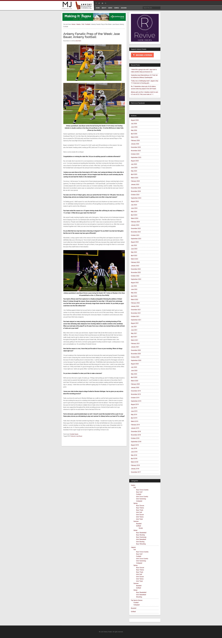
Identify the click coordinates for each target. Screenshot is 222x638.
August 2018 (135, 445)
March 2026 (134, 137)
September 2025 (136, 157)
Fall (135, 487)
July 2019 (134, 408)
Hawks (76, 434)
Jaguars (133, 547)
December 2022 (136, 269)
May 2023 (134, 252)
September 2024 (136, 198)
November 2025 (136, 150)
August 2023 (135, 242)
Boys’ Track (139, 510)
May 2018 (134, 455)
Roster (141, 528)
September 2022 (136, 279)
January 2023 (135, 266)
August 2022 (135, 282)
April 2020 (134, 377)
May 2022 (134, 293)
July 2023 (134, 245)
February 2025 (135, 181)
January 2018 (135, 469)
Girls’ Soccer (140, 514)
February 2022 (135, 303)
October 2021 (135, 316)
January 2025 (135, 184)
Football (72, 434)
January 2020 (135, 387)
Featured (73, 436)
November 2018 (136, 435)
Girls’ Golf (139, 512)
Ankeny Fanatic (84, 5)
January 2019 (135, 428)
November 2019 (136, 394)
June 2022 (134, 289)
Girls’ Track (139, 519)
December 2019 (136, 391)
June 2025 (134, 167)
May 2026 (134, 130)
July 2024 (134, 205)
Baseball (138, 523)
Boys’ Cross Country (142, 490)
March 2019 (134, 421)
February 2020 (135, 384)
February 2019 (135, 425)
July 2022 (134, 286)
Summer (136, 521)
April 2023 (134, 255)
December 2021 (136, 309)
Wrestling (139, 597)
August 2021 (135, 323)
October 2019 (135, 397)
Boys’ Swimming (141, 537)
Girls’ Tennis (140, 517)
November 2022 (136, 272)
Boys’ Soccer (140, 505)
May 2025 (134, 171)
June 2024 (134, 208)
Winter (135, 530)
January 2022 (135, 306)
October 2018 (135, 438)
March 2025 (134, 178)
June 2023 (134, 249)
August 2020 (135, 364)
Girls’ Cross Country (142, 496)
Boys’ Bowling (140, 535)
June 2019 (134, 411)
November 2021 (136, 313)
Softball (138, 526)
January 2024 (135, 225)
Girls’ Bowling (140, 541)
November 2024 (136, 191)
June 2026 (134, 127)
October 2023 (135, 235)
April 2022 (134, 296)
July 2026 (134, 123)
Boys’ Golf (139, 492)
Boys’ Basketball (141, 532)
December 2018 (136, 431)
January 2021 (135, 347)
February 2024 (135, 222)
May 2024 (134, 211)
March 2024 (134, 218)
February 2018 (135, 465)
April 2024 (134, 215)
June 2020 (134, 370)
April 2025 (134, 174)
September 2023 (136, 238)
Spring (135, 503)
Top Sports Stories (136, 600)
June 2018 (134, 452)
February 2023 (135, 262)
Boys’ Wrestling (141, 544)
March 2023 (134, 259)
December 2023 (136, 228)
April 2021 (134, 337)
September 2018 (136, 441)
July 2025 (134, 164)
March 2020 (134, 381)
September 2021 (136, 320)
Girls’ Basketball (141, 539)
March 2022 (134, 299)
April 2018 (134, 458)
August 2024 (135, 201)
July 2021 (134, 326)
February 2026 (135, 140)
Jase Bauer (79, 436)
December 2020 (136, 350)
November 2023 (136, 232)
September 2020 (136, 360)
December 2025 (136, 147)
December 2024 (136, 188)
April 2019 (134, 418)
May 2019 (134, 414)
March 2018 (134, 462)
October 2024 (135, 194)
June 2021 (134, 330)
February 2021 (135, 343)
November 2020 (136, 353)
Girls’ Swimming (141, 499)
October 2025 (135, 154)
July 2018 (134, 448)
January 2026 (135, 144)
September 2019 (136, 401)
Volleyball (139, 501)
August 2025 (135, 161)
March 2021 (134, 340)
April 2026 (134, 134)
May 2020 (134, 374)
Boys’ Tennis (140, 508)
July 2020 (134, 367)
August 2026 (135, 120)
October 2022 (135, 276)
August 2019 (135, 404)
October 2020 (135, 357)
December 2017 (136, 472)
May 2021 (134, 333)
